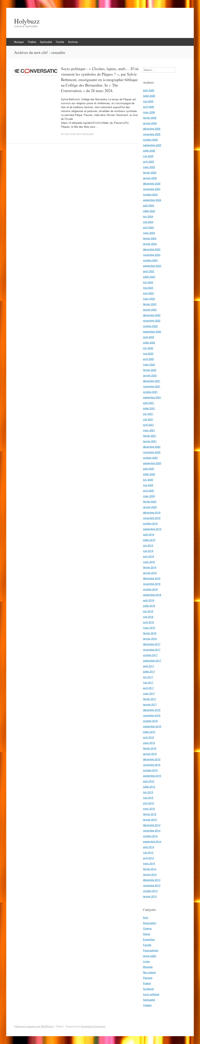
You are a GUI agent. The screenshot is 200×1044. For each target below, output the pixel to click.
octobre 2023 (150, 260)
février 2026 (149, 117)
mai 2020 (148, 485)
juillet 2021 (149, 408)
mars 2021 (149, 430)
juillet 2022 (149, 342)
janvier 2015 (150, 819)
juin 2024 (148, 216)
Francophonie (150, 950)
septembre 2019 (152, 529)
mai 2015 (148, 797)
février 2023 (149, 304)
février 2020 (149, 501)
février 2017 (149, 699)
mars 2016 (149, 743)
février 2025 (149, 172)
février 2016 (149, 748)
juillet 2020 (149, 474)
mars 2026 (149, 112)
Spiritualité (46, 42)
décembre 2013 (151, 880)
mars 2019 (149, 562)
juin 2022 (148, 348)
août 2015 (148, 781)
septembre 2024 (152, 200)
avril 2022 (148, 359)
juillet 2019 (149, 540)
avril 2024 (148, 227)
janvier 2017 (150, 704)
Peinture (147, 978)
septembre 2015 (152, 775)
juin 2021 (148, 414)
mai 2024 (148, 222)
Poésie (147, 983)
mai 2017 (148, 682)
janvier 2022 (150, 375)
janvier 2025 (150, 178)
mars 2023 (149, 298)
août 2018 (148, 600)
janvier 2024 (150, 244)
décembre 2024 (151, 183)
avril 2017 (148, 688)
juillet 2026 (149, 96)
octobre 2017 (150, 655)
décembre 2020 (151, 446)
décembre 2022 (151, 315)
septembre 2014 (152, 841)
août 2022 (148, 337)
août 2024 (148, 205)
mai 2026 (148, 101)
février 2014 (149, 869)
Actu (145, 917)
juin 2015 (148, 792)
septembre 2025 (152, 145)
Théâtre (32, 42)
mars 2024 (149, 233)
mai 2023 (148, 287)
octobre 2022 (150, 326)
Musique (19, 42)
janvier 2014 (150, 874)
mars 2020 (149, 496)
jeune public (149, 956)
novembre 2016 (151, 715)
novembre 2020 (151, 452)
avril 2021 (148, 425)
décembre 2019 (151, 512)
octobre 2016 (150, 721)
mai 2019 (148, 551)
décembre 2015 (151, 759)
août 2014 (148, 847)
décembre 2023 (151, 249)
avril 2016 (148, 737)
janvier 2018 (150, 638)
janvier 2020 (150, 507)
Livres (146, 961)
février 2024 (149, 238)
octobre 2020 (150, 457)
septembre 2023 (152, 266)
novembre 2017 (151, 649)
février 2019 (149, 567)
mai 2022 (148, 353)
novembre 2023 (151, 255)
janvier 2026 (150, 123)
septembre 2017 (152, 660)
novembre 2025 (151, 134)
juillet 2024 (149, 211)
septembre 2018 (152, 595)
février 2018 (149, 633)
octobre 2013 (150, 891)
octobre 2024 (150, 194)
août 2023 (148, 271)
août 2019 (148, 534)
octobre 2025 (150, 139)
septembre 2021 (152, 397)
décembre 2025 (151, 128)
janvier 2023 (150, 309)
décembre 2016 (151, 710)
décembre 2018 (151, 578)
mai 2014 (148, 852)
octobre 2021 (150, 392)
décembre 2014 (151, 825)
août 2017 (148, 666)
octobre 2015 (150, 770)
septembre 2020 (152, 463)
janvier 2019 (150, 573)
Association (149, 923)
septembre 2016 (152, 726)
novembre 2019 (151, 518)
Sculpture (148, 989)
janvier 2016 (150, 754)
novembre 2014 (151, 830)
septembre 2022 (152, 331)
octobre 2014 (150, 836)
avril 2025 (148, 161)
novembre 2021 (151, 386)
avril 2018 (148, 622)
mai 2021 (148, 419)
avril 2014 (148, 858)
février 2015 (149, 814)
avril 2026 (148, 106)
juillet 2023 (149, 276)
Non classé (149, 972)
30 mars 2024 (68, 134)
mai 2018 (148, 616)
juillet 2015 (149, 786)
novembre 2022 (151, 320)
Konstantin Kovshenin (93, 1026)
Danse (146, 934)
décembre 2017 (151, 644)
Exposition (149, 939)
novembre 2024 (151, 189)
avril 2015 (148, 803)
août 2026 (148, 90)
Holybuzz (27, 21)
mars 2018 (149, 627)
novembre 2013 (151, 885)
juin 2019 (148, 545)
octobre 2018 (150, 589)
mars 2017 (149, 693)
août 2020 (148, 468)
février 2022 (149, 370)
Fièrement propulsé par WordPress (33, 1026)
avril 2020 (148, 490)
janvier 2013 (150, 896)
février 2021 (149, 435)
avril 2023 (148, 293)
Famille (60, 42)
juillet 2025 (149, 150)
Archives (73, 42)
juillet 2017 (149, 671)
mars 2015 (149, 808)
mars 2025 (149, 167)
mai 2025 (148, 156)
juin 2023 (148, 282)
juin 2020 (148, 479)
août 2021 (148, 403)
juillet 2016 (149, 732)
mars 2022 (149, 364)
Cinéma (147, 928)
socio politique (151, 994)
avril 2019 (148, 556)
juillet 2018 (149, 605)
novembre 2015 (151, 765)
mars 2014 (149, 863)
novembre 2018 (151, 584)
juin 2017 (148, 677)
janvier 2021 (150, 441)
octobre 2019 (150, 523)
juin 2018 (148, 611)
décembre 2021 (151, 381)
